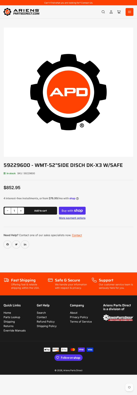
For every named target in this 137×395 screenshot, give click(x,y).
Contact (77, 235)
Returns (9, 326)
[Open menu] (129, 12)
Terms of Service (81, 321)
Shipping (9, 321)
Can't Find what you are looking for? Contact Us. (68, 2)
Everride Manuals (15, 330)
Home (7, 312)
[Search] (103, 12)
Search (41, 312)
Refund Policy (46, 321)
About (73, 312)
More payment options (72, 217)
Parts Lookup (12, 317)
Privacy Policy (79, 317)
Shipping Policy (47, 326)
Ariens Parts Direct (72, 370)
